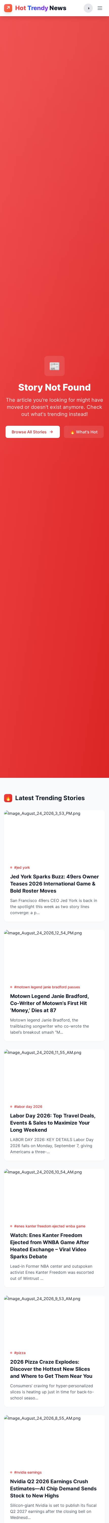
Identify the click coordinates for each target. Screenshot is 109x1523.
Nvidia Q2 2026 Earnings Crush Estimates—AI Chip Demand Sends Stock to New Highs (53, 1488)
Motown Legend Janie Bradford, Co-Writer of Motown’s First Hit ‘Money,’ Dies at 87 (49, 1003)
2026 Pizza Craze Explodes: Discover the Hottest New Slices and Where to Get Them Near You (51, 1369)
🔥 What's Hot (84, 431)
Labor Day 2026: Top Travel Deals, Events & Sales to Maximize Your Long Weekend (52, 1123)
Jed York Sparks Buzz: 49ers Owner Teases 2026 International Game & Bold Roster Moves (54, 884)
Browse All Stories (29, 431)
